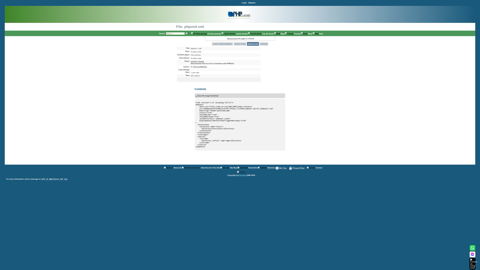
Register (252, 3)
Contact (319, 168)
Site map (233, 168)
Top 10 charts (268, 34)
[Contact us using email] (473, 264)
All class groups (214, 34)
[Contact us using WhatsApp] (472, 249)
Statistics (271, 168)
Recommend (232, 39)
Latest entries (242, 34)
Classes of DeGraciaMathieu (222, 44)
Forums (297, 34)
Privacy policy (298, 168)
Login (244, 3)
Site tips (283, 168)
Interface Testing (240, 44)
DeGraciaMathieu (200, 67)
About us (178, 168)
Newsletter (252, 168)
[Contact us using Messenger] (472, 256)
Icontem (242, 175)
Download (263, 44)
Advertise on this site (210, 168)
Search (162, 33)
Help (321, 34)
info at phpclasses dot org (54, 179)
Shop (310, 34)
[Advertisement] (280, 68)
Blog (283, 34)
